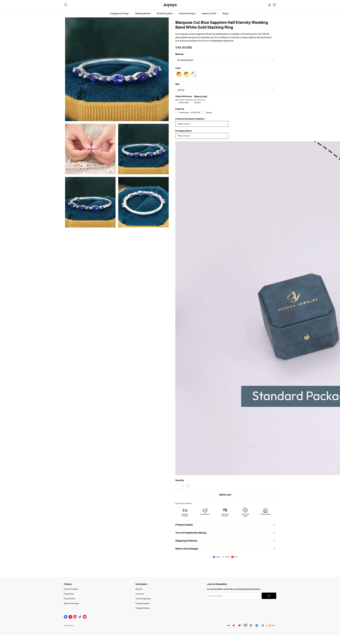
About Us (138, 589)
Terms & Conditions (71, 589)
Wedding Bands (142, 13)
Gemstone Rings (187, 13)
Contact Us (139, 594)
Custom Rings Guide (143, 599)
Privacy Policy (69, 594)
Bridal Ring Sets (164, 13)
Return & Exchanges (71, 603)
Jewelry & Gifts (209, 13)
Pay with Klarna (69, 599)
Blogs (225, 13)
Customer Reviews (142, 603)
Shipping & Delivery (142, 608)
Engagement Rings (119, 13)
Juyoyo (170, 5)
